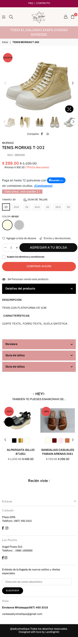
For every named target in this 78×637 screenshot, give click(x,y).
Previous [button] (5, 83)
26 (68, 207)
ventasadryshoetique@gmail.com (22, 614)
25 (47, 207)
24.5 (37, 207)
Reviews (11, 344)
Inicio (5, 42)
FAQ (30, 3)
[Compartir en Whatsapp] (48, 134)
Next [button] (73, 83)
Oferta (7, 57)
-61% (9, 411)
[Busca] (11, 17)
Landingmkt (52, 632)
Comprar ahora (39, 266)
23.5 (16, 207)
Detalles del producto (20, 288)
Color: (10, 216)
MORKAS (8, 143)
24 (26, 207)
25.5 (58, 207)
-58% (46, 411)
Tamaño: (24, 199)
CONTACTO (43, 3)
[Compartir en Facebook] (42, 134)
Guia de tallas (37, 199)
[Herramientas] (65, 17)
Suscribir (12, 590)
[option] (39, 32)
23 (6, 207)
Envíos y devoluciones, (57, 238)
